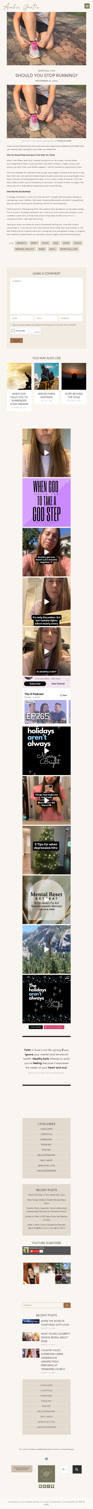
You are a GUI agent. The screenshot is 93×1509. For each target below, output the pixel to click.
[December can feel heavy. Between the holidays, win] (46, 999)
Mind (42, 249)
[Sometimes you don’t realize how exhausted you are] (46, 900)
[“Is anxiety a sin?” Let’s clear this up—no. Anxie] (46, 651)
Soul (53, 249)
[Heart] (52, 1486)
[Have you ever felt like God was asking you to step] (46, 502)
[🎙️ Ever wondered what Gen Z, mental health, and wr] (46, 701)
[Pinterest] (44, 1486)
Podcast (46, 1144)
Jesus (77, 243)
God (55, 243)
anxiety (21, 243)
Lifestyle (46, 1134)
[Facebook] (40, 1486)
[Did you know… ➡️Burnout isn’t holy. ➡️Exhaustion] (46, 453)
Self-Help (46, 1160)
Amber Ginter (21, 6)
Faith (45, 243)
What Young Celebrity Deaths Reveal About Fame (55, 1338)
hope (66, 243)
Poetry (46, 1150)
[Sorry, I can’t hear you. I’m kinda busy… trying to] (46, 949)
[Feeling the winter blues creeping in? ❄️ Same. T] (46, 850)
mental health (25, 249)
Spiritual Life (46, 71)
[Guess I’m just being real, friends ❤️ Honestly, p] (46, 800)
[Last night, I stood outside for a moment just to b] (46, 751)
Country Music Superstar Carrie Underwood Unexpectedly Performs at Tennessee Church (53, 1360)
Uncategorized (46, 1171)
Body (34, 243)
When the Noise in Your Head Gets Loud (46, 1195)
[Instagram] (48, 1486)
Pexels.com (64, 141)
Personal (46, 1139)
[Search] (67, 1305)
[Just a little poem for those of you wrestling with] (46, 602)
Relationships (46, 1155)
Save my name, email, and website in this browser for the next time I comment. (45, 325)
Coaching (46, 1129)
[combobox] (64, 1469)
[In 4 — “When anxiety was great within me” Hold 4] (46, 552)
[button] (87, 6)
